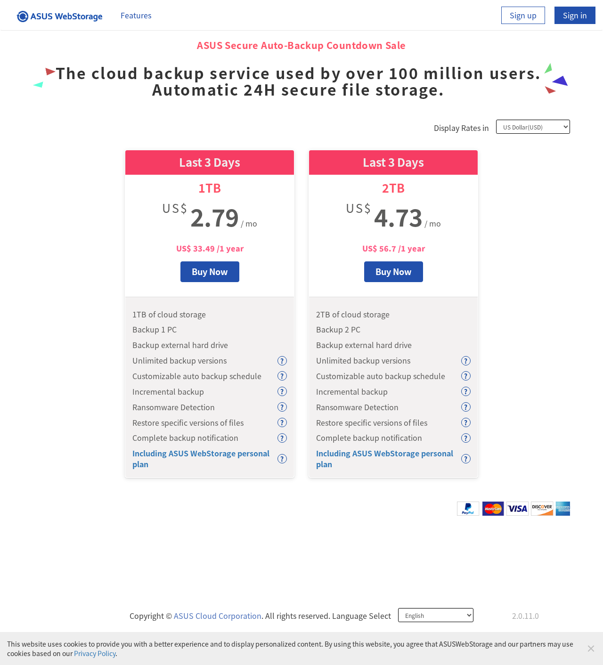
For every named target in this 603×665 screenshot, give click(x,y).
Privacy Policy (94, 653)
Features (136, 15)
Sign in (575, 15)
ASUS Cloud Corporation (217, 615)
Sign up (523, 15)
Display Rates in (461, 127)
